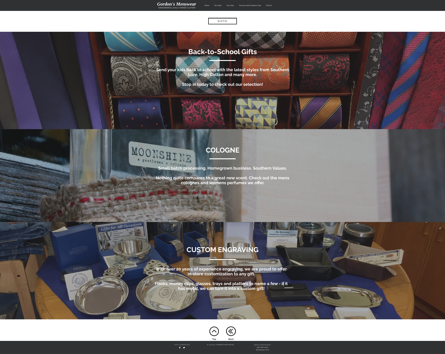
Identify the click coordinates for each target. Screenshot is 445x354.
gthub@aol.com (262, 350)
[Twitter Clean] (184, 348)
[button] (218, 5)
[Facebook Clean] (180, 348)
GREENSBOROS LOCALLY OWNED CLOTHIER (176, 8)
